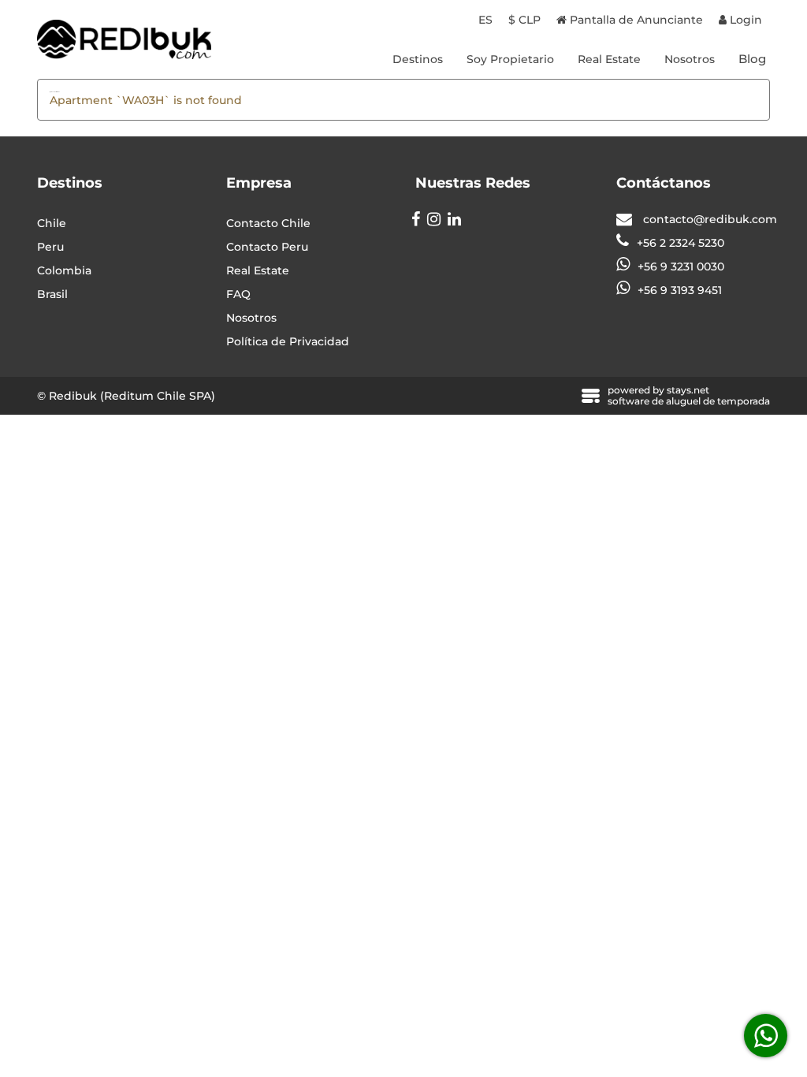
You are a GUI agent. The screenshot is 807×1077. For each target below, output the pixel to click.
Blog (752, 58)
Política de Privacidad (287, 341)
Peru (50, 247)
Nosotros (689, 59)
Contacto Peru (267, 247)
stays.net (688, 390)
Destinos (417, 59)
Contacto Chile (268, 223)
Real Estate (609, 59)
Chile (51, 223)
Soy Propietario (510, 59)
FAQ (238, 294)
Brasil (52, 294)
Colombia (64, 270)
